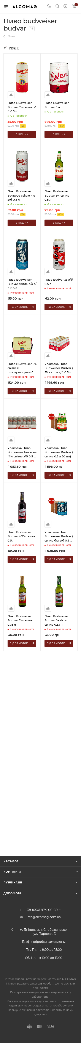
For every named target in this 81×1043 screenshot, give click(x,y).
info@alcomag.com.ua (44, 917)
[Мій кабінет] (65, 7)
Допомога (12, 893)
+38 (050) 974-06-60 (41, 910)
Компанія (12, 871)
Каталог (11, 861)
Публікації (12, 882)
